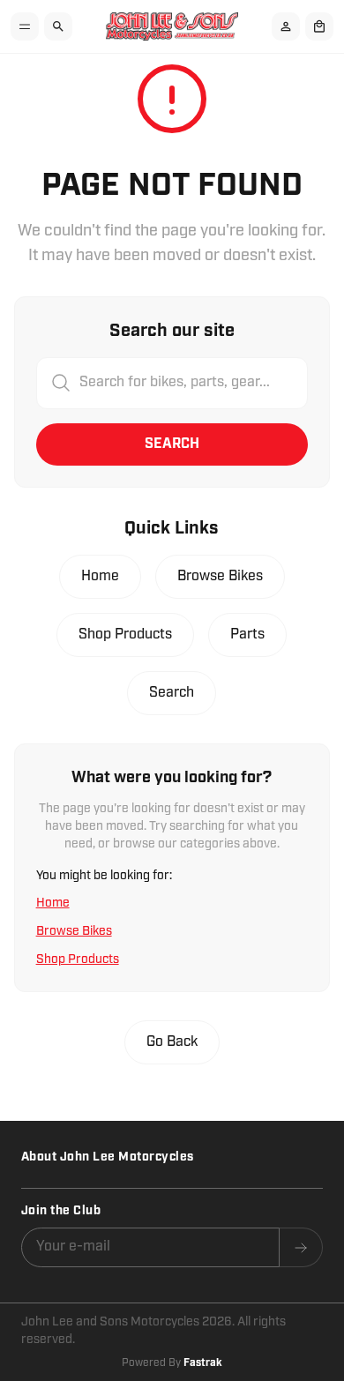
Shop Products (125, 634)
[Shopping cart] (319, 26)
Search (172, 444)
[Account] (286, 26)
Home (100, 576)
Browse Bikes (220, 576)
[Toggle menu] (25, 26)
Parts (247, 634)
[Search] (58, 26)
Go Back (172, 1042)
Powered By (172, 1363)
